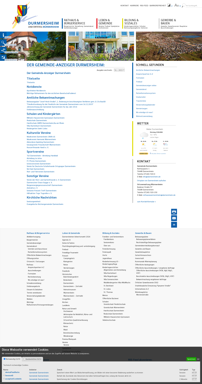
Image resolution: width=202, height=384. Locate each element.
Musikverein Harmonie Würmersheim (41, 139)
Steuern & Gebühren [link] (34, 289)
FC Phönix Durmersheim (36, 161)
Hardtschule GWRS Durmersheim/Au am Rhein (45, 123)
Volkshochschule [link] (109, 320)
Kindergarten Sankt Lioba (37, 128)
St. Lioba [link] (107, 289)
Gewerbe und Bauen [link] (143, 249)
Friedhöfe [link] (66, 271)
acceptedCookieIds (13, 378)
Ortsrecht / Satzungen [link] (36, 261)
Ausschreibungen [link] (34, 270)
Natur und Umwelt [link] (69, 308)
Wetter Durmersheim (154, 129)
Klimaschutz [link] (68, 323)
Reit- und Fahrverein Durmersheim (40, 171)
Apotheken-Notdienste (36, 90)
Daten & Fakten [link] (68, 243)
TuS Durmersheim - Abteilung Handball (42, 155)
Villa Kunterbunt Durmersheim (39, 125)
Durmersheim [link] (68, 283)
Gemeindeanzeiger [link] (34, 243)
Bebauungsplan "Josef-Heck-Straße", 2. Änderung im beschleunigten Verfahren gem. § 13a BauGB (66, 101)
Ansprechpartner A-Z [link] (36, 267)
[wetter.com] (143, 154)
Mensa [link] (105, 295)
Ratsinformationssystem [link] (37, 252)
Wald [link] (65, 329)
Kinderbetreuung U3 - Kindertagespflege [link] (111, 262)
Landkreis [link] (66, 305)
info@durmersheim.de (152, 176)
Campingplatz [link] (69, 258)
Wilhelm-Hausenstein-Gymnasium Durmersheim (46, 117)
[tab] (12, 359)
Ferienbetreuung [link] (109, 249)
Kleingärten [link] (67, 261)
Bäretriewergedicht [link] (70, 276)
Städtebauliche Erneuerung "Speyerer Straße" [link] (153, 285)
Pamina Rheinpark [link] (69, 339)
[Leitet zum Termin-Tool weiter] (3, 57)
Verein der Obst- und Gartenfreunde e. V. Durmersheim (49, 179)
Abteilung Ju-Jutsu (34, 158)
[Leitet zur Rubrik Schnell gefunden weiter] (3, 42)
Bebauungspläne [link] (141, 236)
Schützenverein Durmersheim (38, 163)
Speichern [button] (191, 359)
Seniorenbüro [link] (109, 242)
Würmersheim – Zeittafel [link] (73, 296)
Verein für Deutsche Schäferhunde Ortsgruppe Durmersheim (51, 166)
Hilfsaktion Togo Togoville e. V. (39, 193)
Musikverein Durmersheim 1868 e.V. (41, 136)
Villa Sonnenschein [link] (111, 279)
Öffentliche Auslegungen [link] (144, 264)
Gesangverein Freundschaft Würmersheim (43, 144)
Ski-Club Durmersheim (35, 169)
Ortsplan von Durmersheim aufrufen (151, 180)
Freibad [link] (65, 249)
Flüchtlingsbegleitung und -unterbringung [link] (78, 246)
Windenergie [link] (68, 336)
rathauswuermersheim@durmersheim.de (159, 195)
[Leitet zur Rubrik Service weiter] (3, 50)
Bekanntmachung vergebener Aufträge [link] (151, 279)
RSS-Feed (144, 5)
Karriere (134, 5)
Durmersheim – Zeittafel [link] (72, 286)
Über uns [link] (107, 245)
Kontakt (125, 5)
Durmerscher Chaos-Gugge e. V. (39, 182)
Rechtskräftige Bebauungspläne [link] (148, 242)
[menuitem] (170, 5)
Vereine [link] (66, 345)
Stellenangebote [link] (33, 286)
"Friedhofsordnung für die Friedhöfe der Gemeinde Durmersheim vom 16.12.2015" (60, 104)
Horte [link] (105, 255)
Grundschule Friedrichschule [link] (115, 304)
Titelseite (31, 82)
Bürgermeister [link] (32, 239)
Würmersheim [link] (68, 292)
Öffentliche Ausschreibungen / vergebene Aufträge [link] (155, 268)
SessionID (9, 375)
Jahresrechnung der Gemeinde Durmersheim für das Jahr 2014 (52, 107)
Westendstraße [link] (142, 294)
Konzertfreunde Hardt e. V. (38, 147)
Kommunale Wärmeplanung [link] (146, 261)
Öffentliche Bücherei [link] (110, 298)
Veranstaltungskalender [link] (36, 296)
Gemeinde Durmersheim (39, 372)
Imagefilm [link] (66, 299)
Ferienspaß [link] (107, 252)
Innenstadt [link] (139, 258)
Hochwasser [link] (68, 311)
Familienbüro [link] (109, 239)
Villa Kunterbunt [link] (110, 273)
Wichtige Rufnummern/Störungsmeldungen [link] (40, 303)
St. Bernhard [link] (108, 285)
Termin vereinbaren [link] (34, 292)
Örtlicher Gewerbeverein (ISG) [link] (146, 282)
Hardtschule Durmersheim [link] (114, 310)
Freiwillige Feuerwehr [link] (70, 252)
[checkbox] (4, 359)
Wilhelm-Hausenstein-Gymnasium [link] (117, 317)
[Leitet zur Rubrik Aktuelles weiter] (3, 35)
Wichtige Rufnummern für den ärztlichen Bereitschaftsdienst (51, 93)
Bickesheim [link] (67, 280)
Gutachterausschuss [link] (143, 255)
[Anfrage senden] (174, 220)
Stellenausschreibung (35, 109)
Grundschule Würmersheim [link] (114, 307)
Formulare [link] (32, 273)
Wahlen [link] (29, 299)
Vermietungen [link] (68, 268)
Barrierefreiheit (158, 5)
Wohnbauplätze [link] (141, 292)
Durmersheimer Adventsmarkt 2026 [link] (76, 236)
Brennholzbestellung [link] (71, 332)
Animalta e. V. (32, 188)
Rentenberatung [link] (34, 276)
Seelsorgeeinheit (33, 201)
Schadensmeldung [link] (34, 283)
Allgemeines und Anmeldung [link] (115, 270)
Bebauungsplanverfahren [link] (145, 239)
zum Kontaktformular (145, 201)
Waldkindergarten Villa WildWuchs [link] (117, 282)
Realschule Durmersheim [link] (113, 313)
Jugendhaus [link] (107, 258)
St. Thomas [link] (108, 292)
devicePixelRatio (12, 372)
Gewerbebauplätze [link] (142, 252)
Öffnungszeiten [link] (33, 258)
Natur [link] (65, 264)
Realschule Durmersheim (37, 120)
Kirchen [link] (65, 302)
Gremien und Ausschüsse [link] (37, 249)
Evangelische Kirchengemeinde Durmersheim (45, 204)
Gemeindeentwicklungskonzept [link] (147, 245)
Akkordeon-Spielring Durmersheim (40, 142)
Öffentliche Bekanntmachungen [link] (39, 255)
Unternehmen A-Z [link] (142, 289)
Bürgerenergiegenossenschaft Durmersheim (44, 185)
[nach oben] (174, 227)
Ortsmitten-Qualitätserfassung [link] (75, 320)
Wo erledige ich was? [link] (36, 280)
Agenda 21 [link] (66, 239)
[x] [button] (198, 359)
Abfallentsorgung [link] (33, 236)
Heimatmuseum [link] (69, 289)
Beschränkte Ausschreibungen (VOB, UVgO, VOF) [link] (155, 276)
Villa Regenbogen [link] (110, 276)
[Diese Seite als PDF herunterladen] (174, 214)
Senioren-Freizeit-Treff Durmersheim (41, 190)
